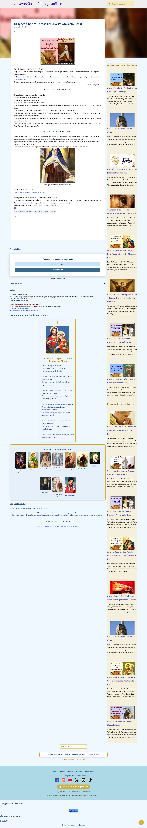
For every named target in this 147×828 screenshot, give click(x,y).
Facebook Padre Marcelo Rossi (25, 311)
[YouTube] (70, 780)
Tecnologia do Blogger (75, 825)
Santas (53, 212)
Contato (79, 771)
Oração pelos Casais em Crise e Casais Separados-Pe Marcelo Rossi (121, 680)
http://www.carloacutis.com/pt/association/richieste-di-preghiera (57, 526)
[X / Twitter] (77, 780)
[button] (15, 31)
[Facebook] (57, 780)
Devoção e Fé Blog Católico (40, 4)
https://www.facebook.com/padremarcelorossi (29, 192)
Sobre (62, 771)
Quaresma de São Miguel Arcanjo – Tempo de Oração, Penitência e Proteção (122, 298)
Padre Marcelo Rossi (41, 212)
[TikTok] (90, 780)
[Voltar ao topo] (141, 822)
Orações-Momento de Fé (23, 212)
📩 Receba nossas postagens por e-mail (73, 787)
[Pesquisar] (85, 746)
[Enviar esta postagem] (15, 209)
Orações (70, 771)
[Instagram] (63, 780)
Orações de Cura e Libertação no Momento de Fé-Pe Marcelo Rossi (121, 430)
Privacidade (89, 771)
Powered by (52, 278)
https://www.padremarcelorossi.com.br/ (47, 205)
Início (55, 771)
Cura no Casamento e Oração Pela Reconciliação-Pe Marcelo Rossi (121, 254)
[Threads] (83, 780)
